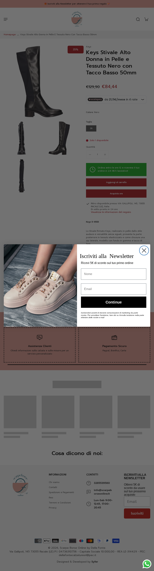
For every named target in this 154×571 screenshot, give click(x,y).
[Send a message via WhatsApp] (147, 564)
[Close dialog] (144, 250)
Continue (114, 302)
